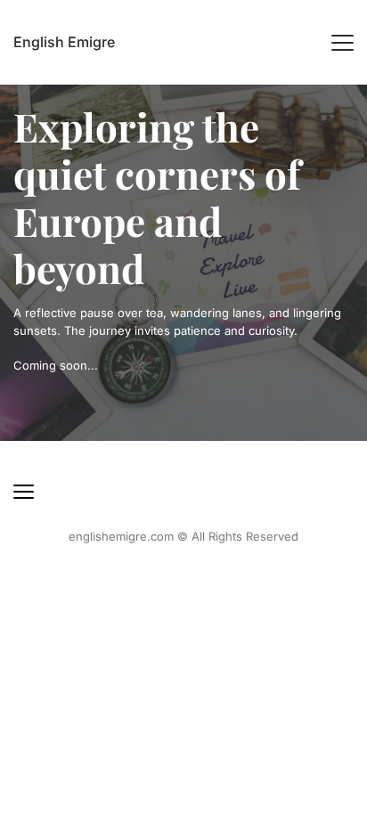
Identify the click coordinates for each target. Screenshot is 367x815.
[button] (342, 42)
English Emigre (64, 42)
